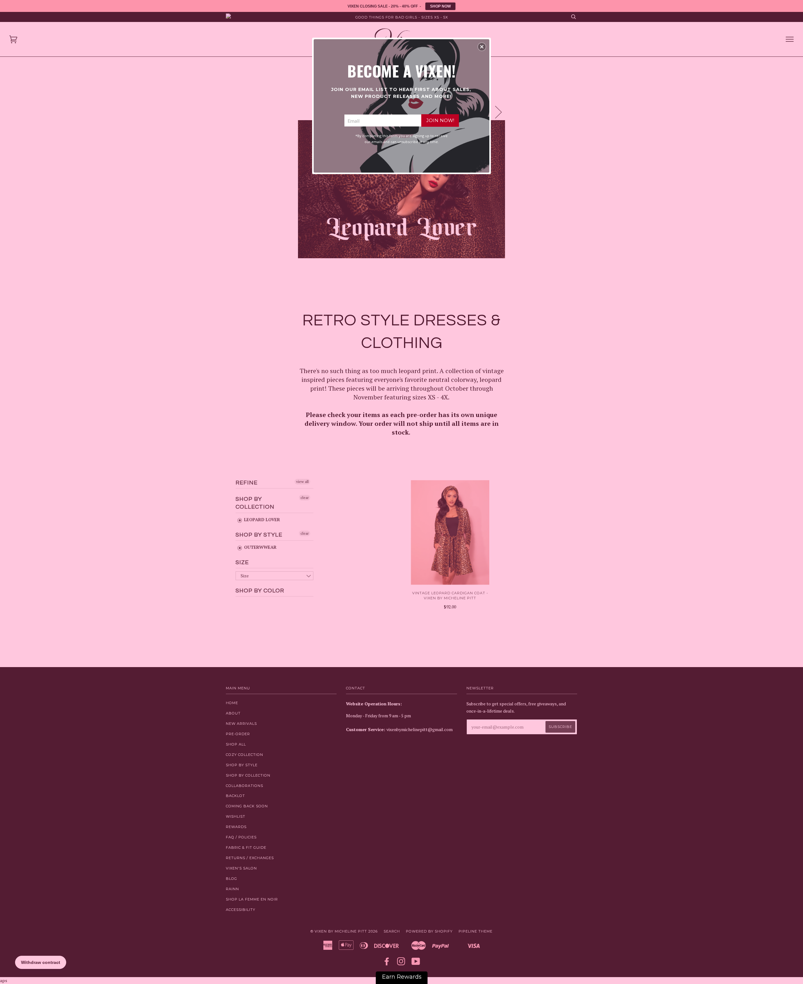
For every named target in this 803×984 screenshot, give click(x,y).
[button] (482, 47)
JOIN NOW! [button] (440, 120)
